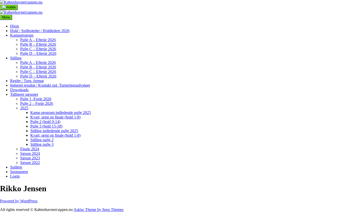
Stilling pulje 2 (42, 140)
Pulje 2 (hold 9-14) (45, 121)
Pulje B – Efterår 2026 (38, 44)
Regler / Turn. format (27, 81)
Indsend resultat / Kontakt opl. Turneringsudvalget (50, 85)
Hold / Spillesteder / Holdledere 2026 (39, 31)
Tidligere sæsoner (24, 94)
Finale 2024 (29, 149)
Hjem (14, 26)
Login (15, 176)
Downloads (19, 90)
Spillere (16, 167)
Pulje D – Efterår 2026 (38, 53)
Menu (6, 17)
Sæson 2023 (30, 158)
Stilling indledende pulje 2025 (54, 131)
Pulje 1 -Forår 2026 (35, 99)
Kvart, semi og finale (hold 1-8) (55, 117)
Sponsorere (19, 172)
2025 (24, 108)
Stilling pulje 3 (42, 144)
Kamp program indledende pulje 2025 (60, 112)
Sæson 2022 (30, 162)
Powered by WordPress (18, 201)
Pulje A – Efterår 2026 (38, 40)
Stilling (15, 58)
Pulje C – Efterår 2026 (38, 49)
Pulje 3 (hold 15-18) (46, 126)
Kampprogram (21, 35)
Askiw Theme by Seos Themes (98, 209)
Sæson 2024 (30, 153)
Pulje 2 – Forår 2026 (36, 103)
